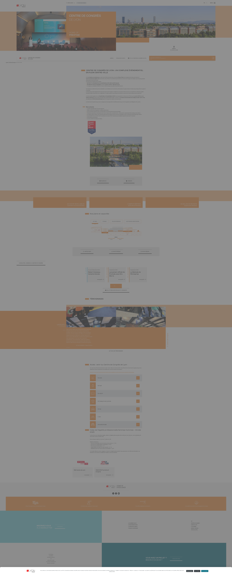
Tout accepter (205, 571)
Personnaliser (190, 571)
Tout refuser (197, 571)
